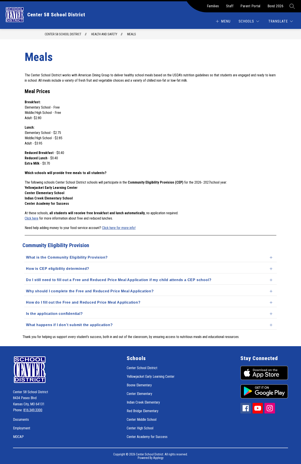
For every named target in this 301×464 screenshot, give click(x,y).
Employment (21, 428)
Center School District (142, 368)
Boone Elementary (139, 385)
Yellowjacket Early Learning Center (151, 376)
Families (213, 6)
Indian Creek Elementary (143, 402)
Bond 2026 (276, 6)
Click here (31, 218)
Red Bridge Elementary (142, 411)
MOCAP (18, 437)
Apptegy (158, 458)
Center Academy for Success (147, 437)
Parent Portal (250, 6)
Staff (230, 6)
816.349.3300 (32, 410)
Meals (131, 34)
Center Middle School (141, 419)
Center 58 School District (63, 34)
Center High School (140, 428)
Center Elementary (139, 394)
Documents (21, 419)
